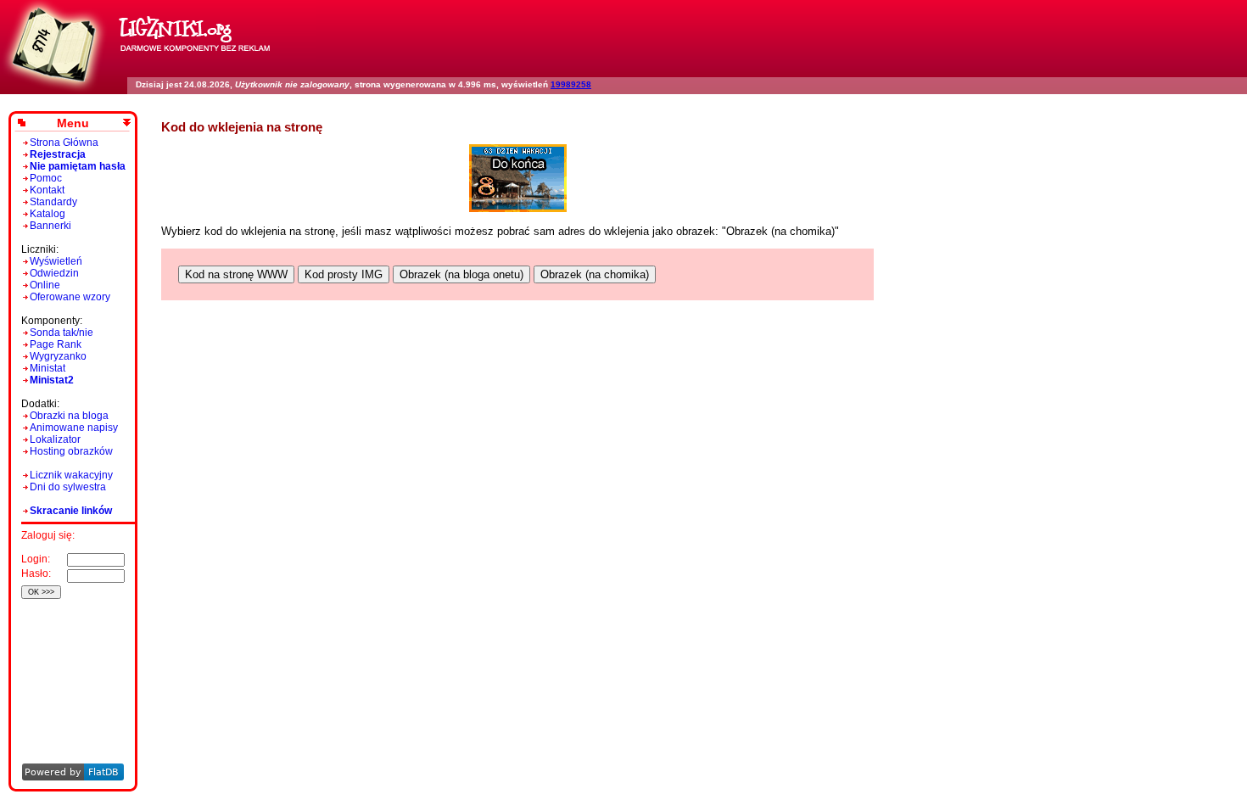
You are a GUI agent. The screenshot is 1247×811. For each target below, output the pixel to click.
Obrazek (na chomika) (594, 274)
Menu (73, 123)
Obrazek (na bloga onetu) (461, 274)
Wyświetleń (56, 261)
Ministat (47, 368)
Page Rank (55, 344)
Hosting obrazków (71, 451)
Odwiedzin (54, 273)
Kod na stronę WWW (236, 274)
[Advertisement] (70, 658)
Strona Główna (64, 142)
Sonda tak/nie (61, 332)
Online (45, 285)
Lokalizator (55, 439)
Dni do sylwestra (68, 487)
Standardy (53, 202)
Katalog (47, 214)
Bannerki (50, 226)
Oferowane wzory (70, 297)
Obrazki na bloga (69, 416)
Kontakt (47, 190)
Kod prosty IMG (344, 274)
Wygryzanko (58, 356)
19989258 (571, 84)
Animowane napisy (74, 427)
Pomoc (46, 178)
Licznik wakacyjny (71, 475)
